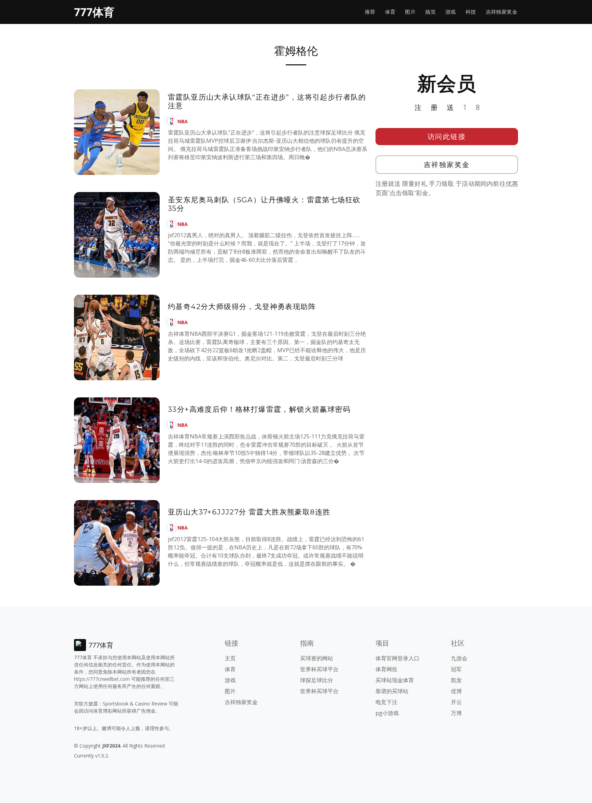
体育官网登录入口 (397, 658)
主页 (230, 658)
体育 (390, 12)
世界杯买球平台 (319, 669)
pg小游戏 (387, 713)
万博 (456, 713)
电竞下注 (386, 702)
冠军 (456, 669)
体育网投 (386, 669)
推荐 (370, 12)
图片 (410, 12)
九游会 (459, 658)
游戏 (450, 12)
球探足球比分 (316, 680)
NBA (182, 121)
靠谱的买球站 (391, 691)
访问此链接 (447, 136)
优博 (456, 691)
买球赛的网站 (316, 658)
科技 (471, 12)
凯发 (456, 680)
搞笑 (430, 12)
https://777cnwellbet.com (102, 679)
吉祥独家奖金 (501, 12)
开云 (456, 702)
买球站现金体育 (394, 680)
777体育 (94, 11)
